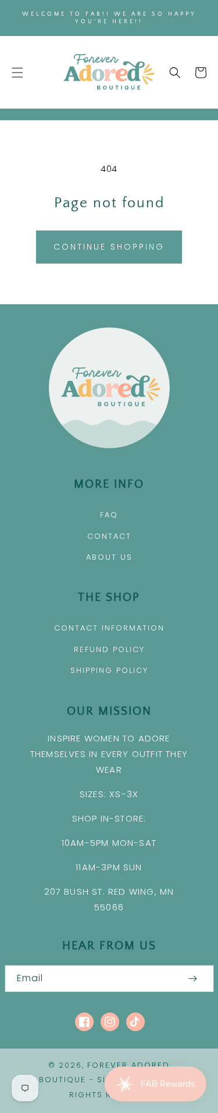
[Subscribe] (193, 978)
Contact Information (109, 627)
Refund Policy (109, 649)
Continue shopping (109, 247)
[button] (17, 72)
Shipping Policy (109, 670)
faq (109, 514)
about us (109, 557)
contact (109, 536)
